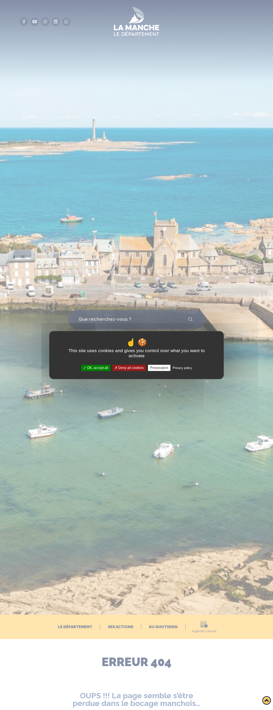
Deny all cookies (131, 368)
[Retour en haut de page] (266, 700)
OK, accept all (97, 368)
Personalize (159, 368)
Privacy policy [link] (182, 368)
